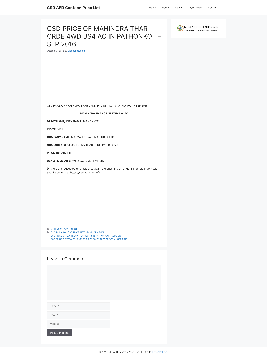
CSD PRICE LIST (76, 232)
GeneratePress (160, 352)
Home (152, 7)
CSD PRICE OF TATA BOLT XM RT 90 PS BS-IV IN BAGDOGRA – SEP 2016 (89, 239)
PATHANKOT (70, 229)
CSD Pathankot (58, 232)
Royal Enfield (195, 7)
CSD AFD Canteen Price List (73, 7)
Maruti (165, 7)
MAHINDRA (57, 229)
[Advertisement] (104, 79)
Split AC (212, 7)
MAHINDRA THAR (95, 232)
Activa (178, 7)
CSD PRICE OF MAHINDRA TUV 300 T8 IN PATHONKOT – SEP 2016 (86, 235)
